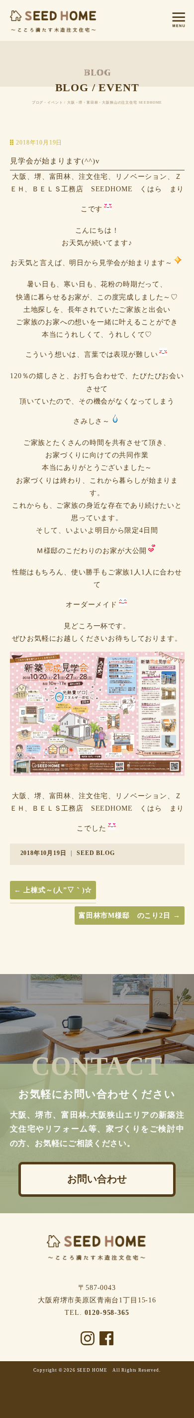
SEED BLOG (96, 853)
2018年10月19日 (43, 853)
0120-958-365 (107, 1312)
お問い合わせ (97, 1179)
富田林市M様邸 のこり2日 (130, 915)
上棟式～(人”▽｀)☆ (53, 890)
